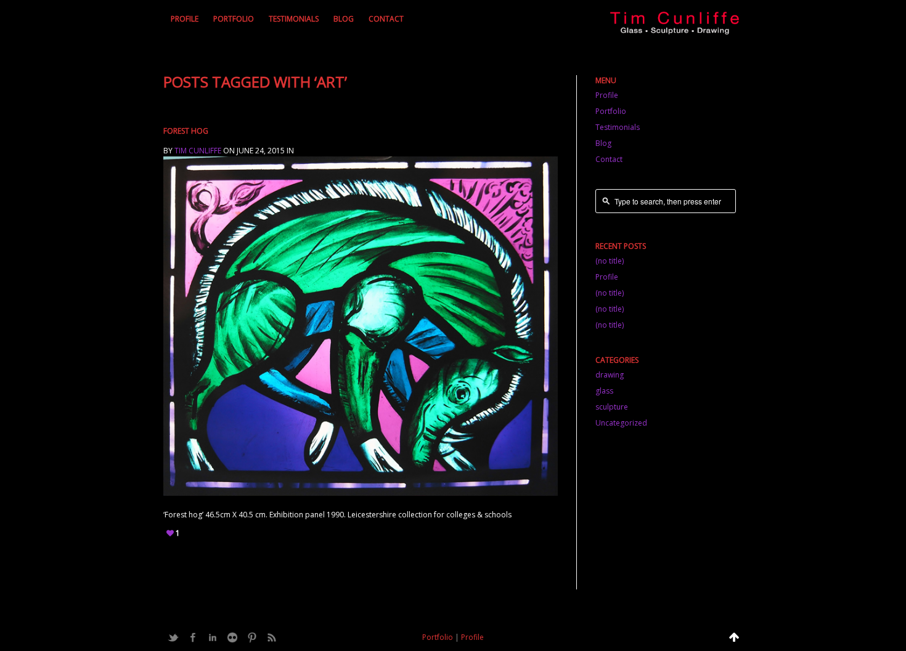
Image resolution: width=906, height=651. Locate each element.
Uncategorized (621, 423)
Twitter (173, 637)
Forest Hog (185, 131)
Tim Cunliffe (197, 150)
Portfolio (233, 19)
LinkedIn (212, 637)
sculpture (611, 407)
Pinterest (252, 637)
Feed (272, 637)
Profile (184, 19)
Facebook (193, 637)
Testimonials (294, 19)
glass (604, 391)
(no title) (609, 261)
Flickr (232, 637)
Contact (386, 19)
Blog (343, 19)
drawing (609, 375)
